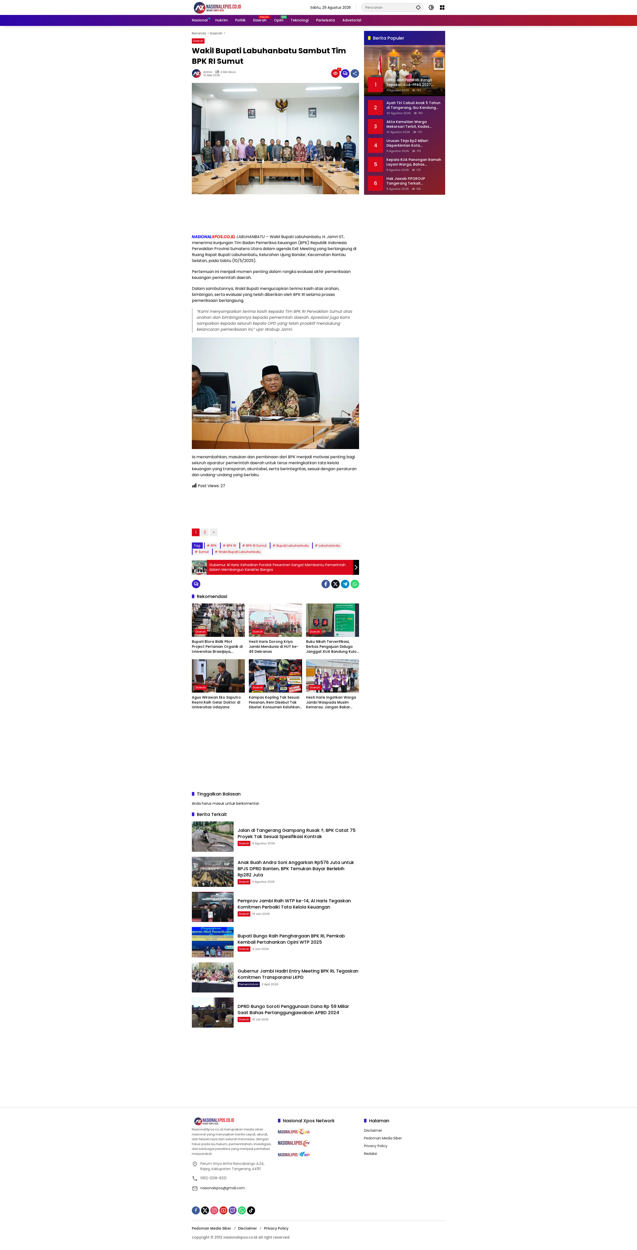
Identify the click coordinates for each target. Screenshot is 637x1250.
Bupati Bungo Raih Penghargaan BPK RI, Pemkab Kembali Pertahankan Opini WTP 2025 (291, 939)
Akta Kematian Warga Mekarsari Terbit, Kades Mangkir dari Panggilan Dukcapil (407, 124)
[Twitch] (233, 1210)
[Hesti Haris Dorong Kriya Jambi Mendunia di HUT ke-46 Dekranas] (275, 620)
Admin (207, 72)
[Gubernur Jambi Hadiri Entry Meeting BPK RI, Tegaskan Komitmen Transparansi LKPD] (213, 977)
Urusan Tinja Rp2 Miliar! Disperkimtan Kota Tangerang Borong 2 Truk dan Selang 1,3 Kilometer (409, 143)
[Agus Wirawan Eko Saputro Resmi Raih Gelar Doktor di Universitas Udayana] (218, 676)
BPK (214, 545)
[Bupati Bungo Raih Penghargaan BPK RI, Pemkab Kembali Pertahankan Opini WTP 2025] (213, 942)
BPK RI (231, 545)
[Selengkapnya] (232, 1121)
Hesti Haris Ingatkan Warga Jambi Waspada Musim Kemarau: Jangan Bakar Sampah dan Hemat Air (331, 702)
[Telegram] (345, 584)
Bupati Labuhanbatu (292, 545)
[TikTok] (251, 1210)
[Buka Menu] (442, 7)
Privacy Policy (375, 1145)
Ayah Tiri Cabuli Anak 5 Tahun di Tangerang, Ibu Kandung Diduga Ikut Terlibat (413, 105)
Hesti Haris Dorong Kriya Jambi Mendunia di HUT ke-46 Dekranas (273, 646)
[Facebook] (325, 584)
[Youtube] (223, 1210)
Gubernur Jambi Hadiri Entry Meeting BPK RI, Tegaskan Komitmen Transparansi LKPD (298, 974)
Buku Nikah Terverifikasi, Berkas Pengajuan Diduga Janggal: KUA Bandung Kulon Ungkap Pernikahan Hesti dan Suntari (332, 646)
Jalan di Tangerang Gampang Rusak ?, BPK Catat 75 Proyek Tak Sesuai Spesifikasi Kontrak (297, 833)
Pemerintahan (249, 984)
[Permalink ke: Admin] (197, 73)
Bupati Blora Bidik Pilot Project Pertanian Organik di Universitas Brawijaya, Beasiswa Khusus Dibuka (217, 646)
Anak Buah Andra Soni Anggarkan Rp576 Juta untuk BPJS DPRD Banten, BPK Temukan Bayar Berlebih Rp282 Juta (296, 868)
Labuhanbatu (329, 545)
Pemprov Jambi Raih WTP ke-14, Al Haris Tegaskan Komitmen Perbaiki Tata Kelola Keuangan (294, 904)
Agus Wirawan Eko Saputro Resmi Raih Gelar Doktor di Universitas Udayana (216, 702)
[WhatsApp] (355, 584)
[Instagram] (214, 1210)
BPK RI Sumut (256, 545)
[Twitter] (335, 584)
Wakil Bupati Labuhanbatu (240, 551)
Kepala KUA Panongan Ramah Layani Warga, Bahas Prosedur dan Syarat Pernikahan (413, 162)
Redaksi (370, 1153)
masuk (218, 803)
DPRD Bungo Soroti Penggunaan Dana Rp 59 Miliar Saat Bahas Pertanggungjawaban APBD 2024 (293, 1009)
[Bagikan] (355, 73)
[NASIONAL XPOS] (223, 7)
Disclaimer (373, 1130)
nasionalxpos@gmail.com (222, 1187)
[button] (418, 7)
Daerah (198, 41)
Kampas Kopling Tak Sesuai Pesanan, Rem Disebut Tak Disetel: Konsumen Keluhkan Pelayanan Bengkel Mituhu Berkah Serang (274, 702)
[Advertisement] (275, 214)
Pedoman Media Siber (383, 1138)
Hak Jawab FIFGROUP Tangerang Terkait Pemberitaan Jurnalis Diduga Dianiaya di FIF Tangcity (412, 181)
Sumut (204, 551)
